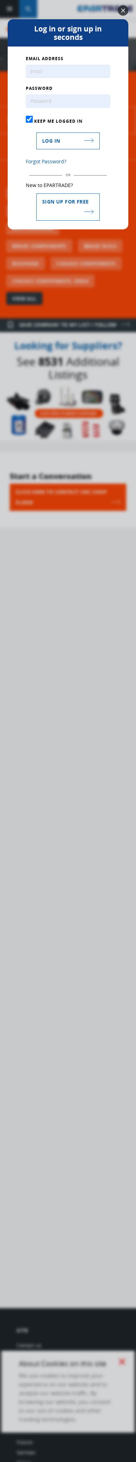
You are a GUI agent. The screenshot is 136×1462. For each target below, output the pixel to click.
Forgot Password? (46, 161)
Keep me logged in (58, 121)
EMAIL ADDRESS (44, 58)
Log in (51, 140)
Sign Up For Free (65, 201)
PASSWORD (39, 88)
